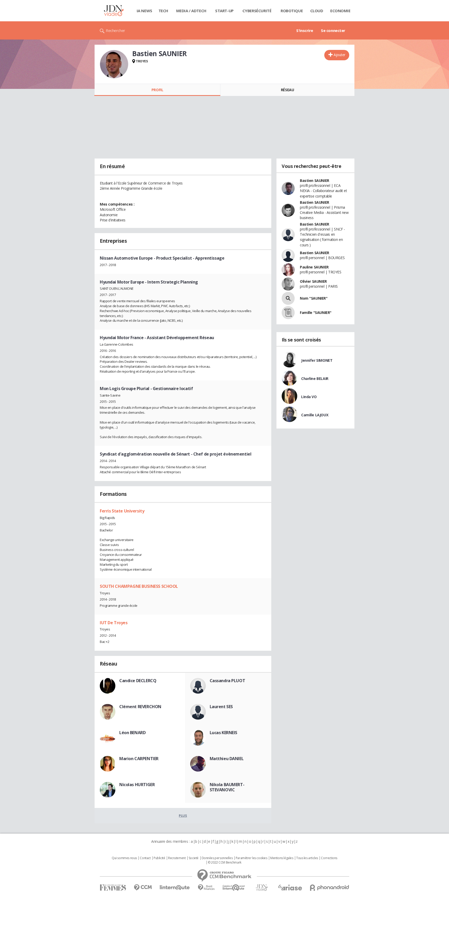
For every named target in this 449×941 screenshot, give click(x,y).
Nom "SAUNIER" (314, 298)
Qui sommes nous (124, 858)
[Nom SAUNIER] (288, 298)
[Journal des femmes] (113, 887)
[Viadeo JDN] (261, 887)
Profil (157, 89)
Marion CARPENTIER (139, 758)
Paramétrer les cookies (251, 858)
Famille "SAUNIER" (316, 312)
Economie (340, 10)
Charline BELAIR (314, 378)
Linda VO (309, 396)
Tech (163, 10)
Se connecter (333, 30)
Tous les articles (307, 858)
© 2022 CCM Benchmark (224, 862)
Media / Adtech (191, 10)
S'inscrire (304, 30)
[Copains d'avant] (234, 887)
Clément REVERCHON (140, 706)
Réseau (287, 89)
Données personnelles (217, 858)
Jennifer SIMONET (316, 360)
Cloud (316, 10)
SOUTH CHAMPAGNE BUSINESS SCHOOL (139, 586)
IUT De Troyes (114, 623)
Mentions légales (281, 858)
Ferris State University (122, 511)
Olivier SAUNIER (313, 281)
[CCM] (143, 887)
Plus (183, 815)
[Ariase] (290, 887)
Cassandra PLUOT (227, 680)
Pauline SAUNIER (314, 267)
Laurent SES (221, 706)
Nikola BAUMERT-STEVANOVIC (227, 787)
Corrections (329, 858)
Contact (145, 858)
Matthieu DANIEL (227, 758)
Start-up (224, 10)
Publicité (159, 858)
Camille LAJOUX (314, 414)
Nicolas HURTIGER (137, 784)
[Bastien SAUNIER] (114, 64)
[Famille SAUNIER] (288, 312)
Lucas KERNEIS (223, 732)
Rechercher (115, 30)
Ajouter (339, 54)
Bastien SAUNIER (314, 180)
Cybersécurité (257, 10)
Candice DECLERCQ (137, 680)
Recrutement (177, 858)
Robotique (292, 10)
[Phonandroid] (329, 887)
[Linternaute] (175, 887)
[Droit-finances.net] (206, 887)
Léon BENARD (132, 732)
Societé (194, 858)
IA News (144, 10)
